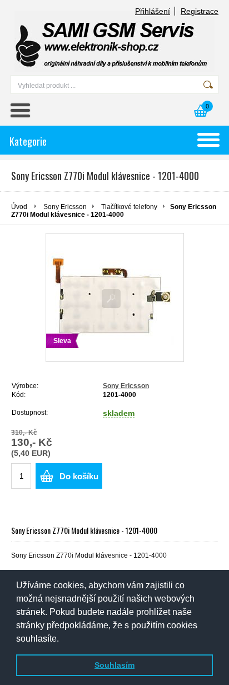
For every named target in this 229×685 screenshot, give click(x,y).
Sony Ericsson (65, 207)
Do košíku (78, 476)
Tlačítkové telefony (129, 207)
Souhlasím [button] (114, 665)
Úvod (19, 207)
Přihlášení (152, 11)
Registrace (199, 11)
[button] (62, 639)
